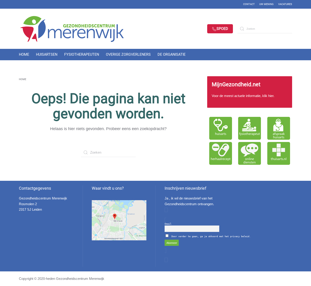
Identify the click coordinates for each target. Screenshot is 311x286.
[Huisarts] (220, 128)
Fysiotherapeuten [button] (81, 54)
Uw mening (266, 4)
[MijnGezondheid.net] (249, 92)
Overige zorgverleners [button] (128, 54)
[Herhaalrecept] (220, 153)
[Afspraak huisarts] (278, 128)
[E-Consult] (249, 153)
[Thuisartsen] (278, 153)
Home (24, 54)
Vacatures (285, 4)
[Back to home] (76, 28)
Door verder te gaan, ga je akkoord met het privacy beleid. (211, 236)
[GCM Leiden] (119, 220)
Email (168, 224)
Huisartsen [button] (46, 54)
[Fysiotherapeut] (249, 128)
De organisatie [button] (172, 54)
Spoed (222, 28)
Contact (249, 4)
